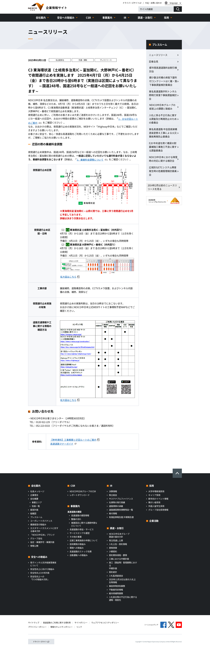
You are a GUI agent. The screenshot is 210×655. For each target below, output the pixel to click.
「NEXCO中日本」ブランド (42, 534)
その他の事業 (76, 536)
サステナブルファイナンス (121, 498)
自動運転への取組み (79, 555)
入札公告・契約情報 (118, 544)
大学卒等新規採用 (156, 491)
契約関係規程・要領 (118, 555)
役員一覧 (36, 506)
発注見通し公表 (116, 540)
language (174, 3)
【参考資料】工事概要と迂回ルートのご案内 (73, 439)
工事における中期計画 (119, 558)
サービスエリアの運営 (80, 533)
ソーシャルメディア (151, 625)
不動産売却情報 (116, 589)
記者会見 (153, 61)
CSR (88, 17)
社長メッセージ (37, 491)
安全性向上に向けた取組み (42, 569)
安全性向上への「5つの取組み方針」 (39, 578)
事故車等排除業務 (117, 585)
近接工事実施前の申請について (84, 540)
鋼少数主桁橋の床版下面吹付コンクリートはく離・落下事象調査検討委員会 (163, 81)
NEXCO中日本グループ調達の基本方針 (119, 535)
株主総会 (113, 494)
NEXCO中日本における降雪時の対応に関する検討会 (163, 158)
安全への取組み (65, 17)
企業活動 (153, 520)
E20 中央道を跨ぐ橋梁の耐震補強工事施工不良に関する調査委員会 (163, 146)
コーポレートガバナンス (41, 520)
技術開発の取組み (78, 544)
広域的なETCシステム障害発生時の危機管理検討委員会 (163, 171)
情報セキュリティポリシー (61, 627)
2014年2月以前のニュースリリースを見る (162, 187)
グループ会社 (36, 538)
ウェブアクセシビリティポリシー (105, 622)
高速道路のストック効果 (81, 551)
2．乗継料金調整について (90, 159)
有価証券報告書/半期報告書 (121, 517)
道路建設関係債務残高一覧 (121, 509)
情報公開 (34, 545)
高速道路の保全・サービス (82, 529)
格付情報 (113, 513)
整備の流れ (76, 519)
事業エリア (37, 502)
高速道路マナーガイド (61, 443)
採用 (166, 17)
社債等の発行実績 (117, 502)
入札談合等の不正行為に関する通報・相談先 (123, 598)
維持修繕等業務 (116, 593)
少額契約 (113, 551)
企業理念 (34, 494)
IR (125, 17)
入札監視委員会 (116, 575)
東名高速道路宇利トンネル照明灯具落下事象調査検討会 (163, 95)
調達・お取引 (145, 17)
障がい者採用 (154, 502)
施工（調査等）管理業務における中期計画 (123, 565)
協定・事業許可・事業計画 (42, 542)
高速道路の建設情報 (80, 515)
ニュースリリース (158, 55)
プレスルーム (159, 44)
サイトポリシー (81, 622)
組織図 (33, 513)
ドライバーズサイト (131, 3)
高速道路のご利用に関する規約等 (57, 622)
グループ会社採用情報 (158, 509)
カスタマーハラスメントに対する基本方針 (44, 529)
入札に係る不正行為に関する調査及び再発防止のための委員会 (163, 119)
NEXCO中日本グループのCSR (83, 491)
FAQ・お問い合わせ (153, 3)
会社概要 (34, 498)
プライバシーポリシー (37, 627)
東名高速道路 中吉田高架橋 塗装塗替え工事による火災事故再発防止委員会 (163, 132)
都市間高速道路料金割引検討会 (163, 69)
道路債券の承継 (116, 506)
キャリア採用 (154, 494)
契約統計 (113, 571)
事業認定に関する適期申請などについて (84, 524)
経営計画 (34, 509)
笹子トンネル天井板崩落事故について (43, 564)
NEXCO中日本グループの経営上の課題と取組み (162, 106)
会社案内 (41, 17)
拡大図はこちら (68, 276)
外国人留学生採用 (156, 506)
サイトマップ (33, 622)
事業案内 (107, 17)
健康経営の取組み (38, 524)
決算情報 (113, 491)
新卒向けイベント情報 (158, 498)
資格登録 (113, 547)
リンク (79, 627)
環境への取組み (77, 547)
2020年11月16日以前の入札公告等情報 (122, 581)
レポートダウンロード (80, 494)
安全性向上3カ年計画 (39, 572)
